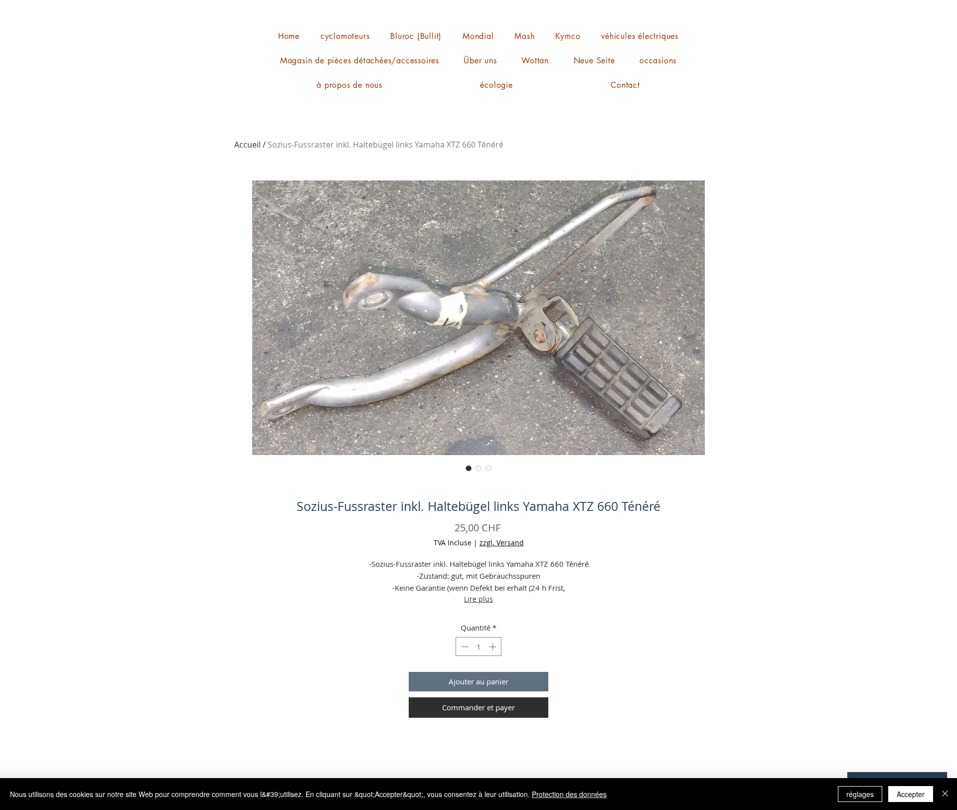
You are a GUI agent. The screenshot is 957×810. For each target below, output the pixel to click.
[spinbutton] (479, 647)
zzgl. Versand (501, 542)
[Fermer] (945, 794)
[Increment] (493, 647)
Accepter (911, 794)
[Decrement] (464, 647)
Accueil (247, 144)
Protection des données (569, 794)
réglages (860, 794)
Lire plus (478, 599)
